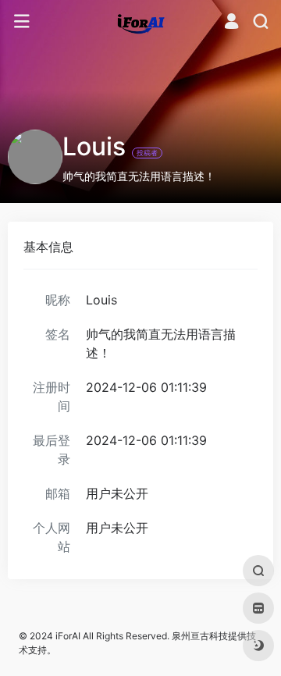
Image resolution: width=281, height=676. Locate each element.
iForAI (67, 636)
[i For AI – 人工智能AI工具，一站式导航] (141, 21)
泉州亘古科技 (200, 636)
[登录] (231, 23)
